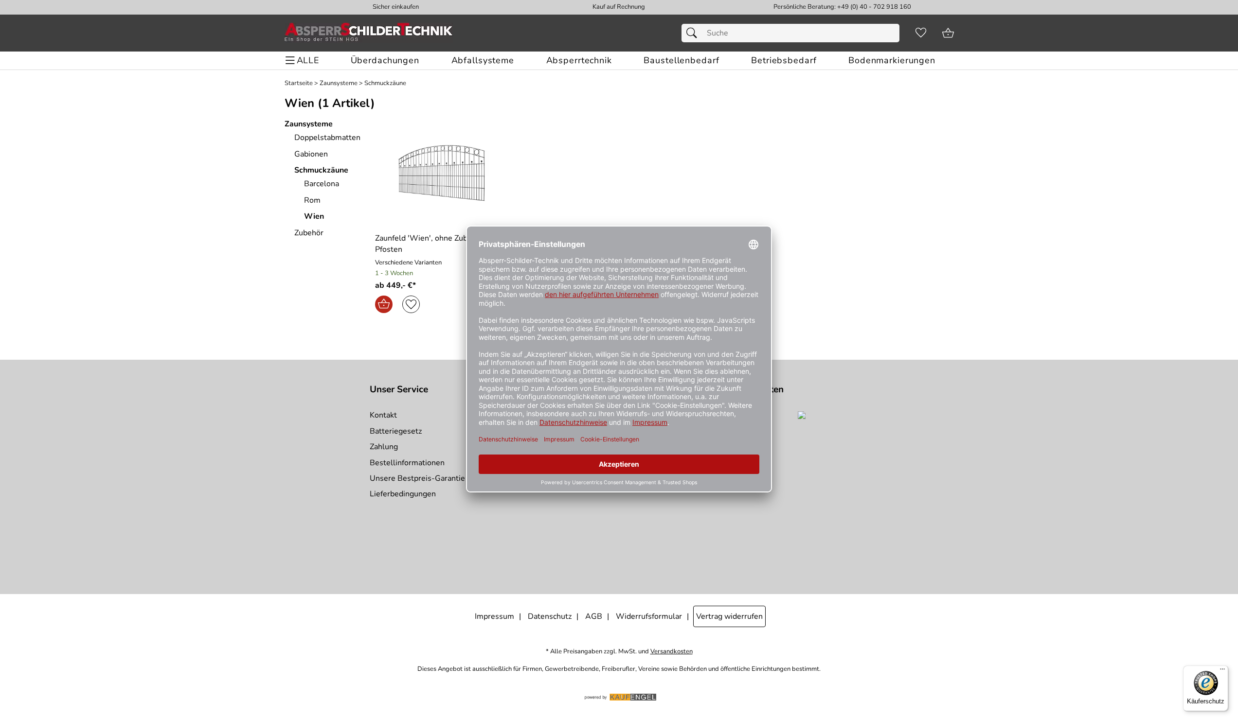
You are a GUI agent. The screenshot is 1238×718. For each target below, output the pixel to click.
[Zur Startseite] (369, 33)
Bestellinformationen (407, 462)
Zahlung (384, 446)
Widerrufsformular (649, 616)
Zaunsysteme (339, 83)
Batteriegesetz (396, 431)
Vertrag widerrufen (729, 616)
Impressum (494, 616)
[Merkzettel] (921, 33)
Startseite (299, 83)
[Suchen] (694, 33)
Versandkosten (671, 652)
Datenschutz (550, 616)
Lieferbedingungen (403, 494)
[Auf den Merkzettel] (411, 304)
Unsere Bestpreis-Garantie (417, 478)
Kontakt (383, 415)
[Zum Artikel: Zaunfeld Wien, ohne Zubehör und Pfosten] (443, 172)
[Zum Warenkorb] (948, 33)
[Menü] (1222, 671)
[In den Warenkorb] (384, 304)
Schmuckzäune (385, 83)
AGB (593, 616)
